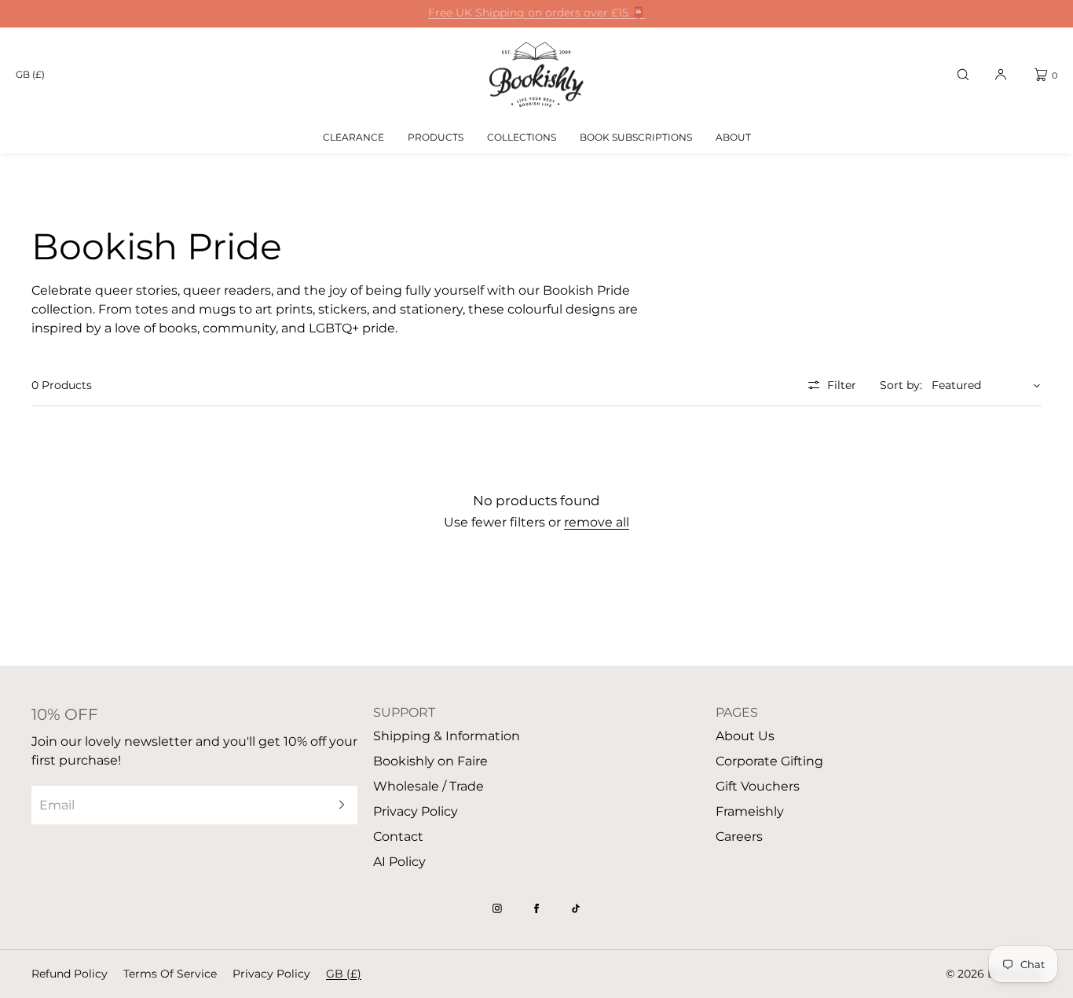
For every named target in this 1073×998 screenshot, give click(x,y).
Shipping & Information (446, 735)
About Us (745, 735)
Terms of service (170, 974)
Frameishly (750, 811)
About (733, 137)
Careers (739, 836)
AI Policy (399, 861)
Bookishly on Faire (430, 761)
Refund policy (69, 974)
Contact (398, 836)
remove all (596, 522)
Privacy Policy (415, 811)
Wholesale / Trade (428, 786)
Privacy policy (271, 974)
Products (435, 137)
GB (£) (30, 74)
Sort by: (901, 385)
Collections (521, 137)
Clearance (353, 137)
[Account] (1000, 75)
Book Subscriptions (636, 137)
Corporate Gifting (769, 761)
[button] (963, 75)
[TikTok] (575, 908)
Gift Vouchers (758, 786)
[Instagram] (497, 908)
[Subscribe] (337, 805)
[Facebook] (536, 908)
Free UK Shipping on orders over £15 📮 (536, 13)
